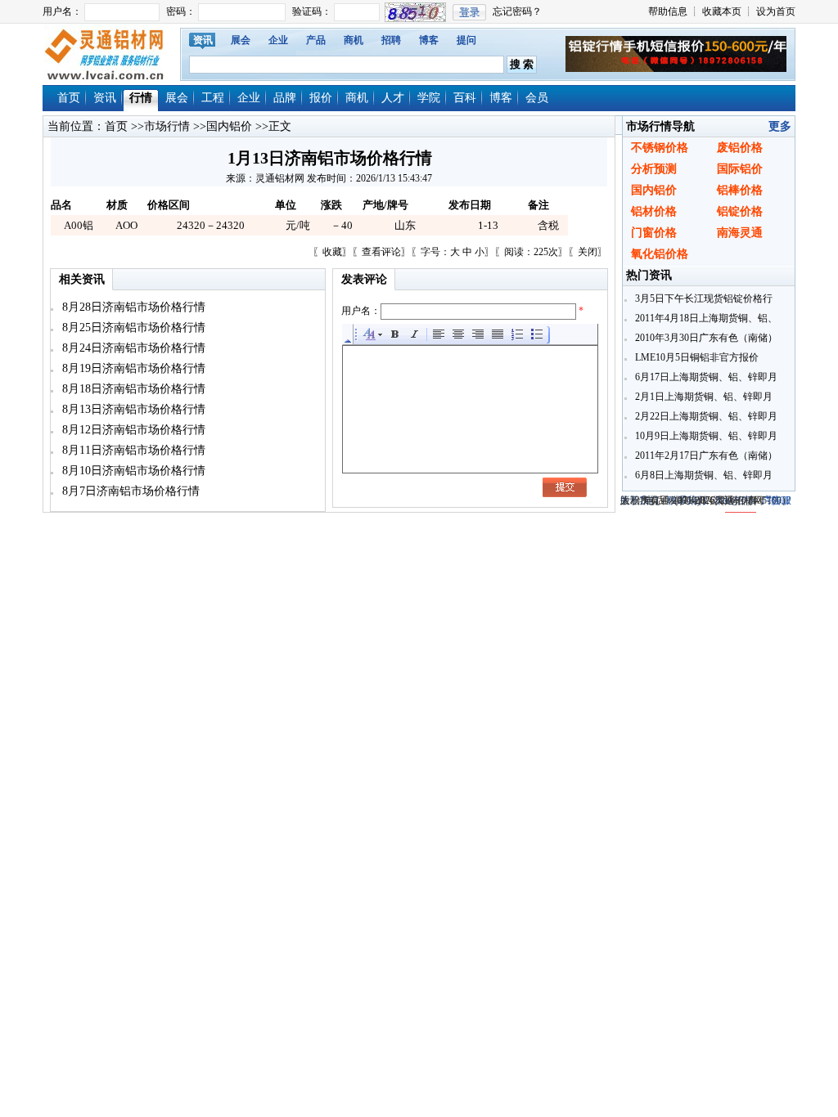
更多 (779, 126)
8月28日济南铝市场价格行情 (132, 307)
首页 (68, 98)
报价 (320, 98)
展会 (240, 40)
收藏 (332, 252)
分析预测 (654, 169)
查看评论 (381, 252)
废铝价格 (740, 147)
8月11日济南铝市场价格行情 (132, 450)
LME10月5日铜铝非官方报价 (696, 357)
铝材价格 (654, 211)
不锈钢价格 (659, 147)
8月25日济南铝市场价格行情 (132, 327)
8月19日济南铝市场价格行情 (132, 368)
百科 (464, 98)
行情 (140, 98)
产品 (316, 40)
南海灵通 (740, 233)
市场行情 (167, 126)
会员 (536, 98)
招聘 (391, 40)
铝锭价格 (740, 211)
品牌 (284, 98)
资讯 (203, 40)
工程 (212, 98)
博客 (429, 40)
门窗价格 (654, 233)
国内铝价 (229, 126)
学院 (428, 98)
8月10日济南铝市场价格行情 (132, 470)
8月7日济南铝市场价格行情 (129, 491)
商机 (353, 40)
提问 (466, 40)
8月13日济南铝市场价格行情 (132, 409)
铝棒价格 (740, 190)
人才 (392, 98)
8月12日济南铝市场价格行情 (132, 430)
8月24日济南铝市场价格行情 (132, 348)
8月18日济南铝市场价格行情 (132, 389)
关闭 (587, 252)
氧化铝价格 (659, 254)
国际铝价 (740, 169)
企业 (278, 40)
